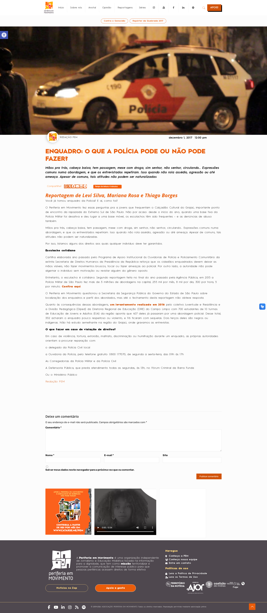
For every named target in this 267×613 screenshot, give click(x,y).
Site (165, 455)
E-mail (109, 455)
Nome (49, 455)
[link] (4, 35)
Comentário (53, 427)
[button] (66, 186)
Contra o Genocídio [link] (114, 21)
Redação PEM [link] (55, 381)
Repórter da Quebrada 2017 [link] (148, 21)
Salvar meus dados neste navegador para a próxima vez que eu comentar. (89, 469)
